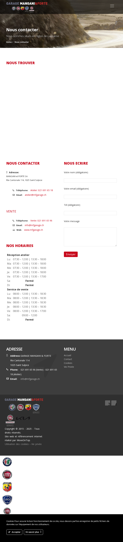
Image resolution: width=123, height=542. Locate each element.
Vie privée (36, 444)
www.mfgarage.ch (33, 229)
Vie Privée (69, 366)
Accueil (67, 355)
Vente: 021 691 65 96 (41, 220)
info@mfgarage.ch (34, 225)
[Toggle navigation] (112, 6)
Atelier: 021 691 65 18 (41, 190)
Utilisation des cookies (17, 444)
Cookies (68, 362)
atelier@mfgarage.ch (35, 194)
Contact (68, 359)
